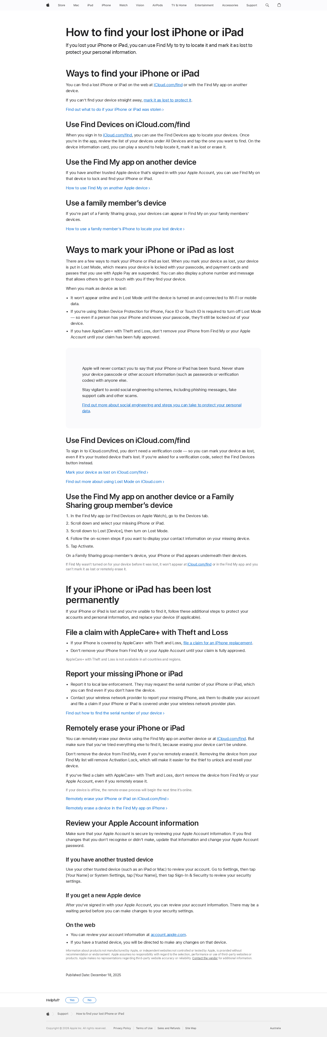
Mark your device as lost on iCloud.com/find (106, 472)
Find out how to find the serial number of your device (114, 713)
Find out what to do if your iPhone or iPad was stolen (113, 109)
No (89, 1000)
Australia (275, 1028)
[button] (267, 5)
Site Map (190, 1028)
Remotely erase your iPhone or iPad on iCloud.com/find (116, 798)
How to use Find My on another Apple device (107, 187)
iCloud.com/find (168, 84)
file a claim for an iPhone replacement (217, 642)
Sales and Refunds (169, 1028)
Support (62, 1013)
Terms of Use (144, 1028)
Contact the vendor (205, 958)
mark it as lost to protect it (167, 100)
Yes (72, 1000)
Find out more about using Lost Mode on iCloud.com (114, 481)
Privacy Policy (122, 1028)
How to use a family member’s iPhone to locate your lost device (124, 228)
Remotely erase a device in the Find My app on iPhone (115, 808)
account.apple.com (168, 934)
